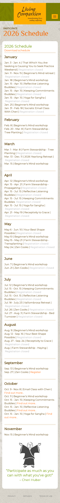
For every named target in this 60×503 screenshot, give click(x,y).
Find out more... (14, 392)
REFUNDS (27, 496)
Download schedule (17, 50)
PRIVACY (12, 496)
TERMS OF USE (45, 496)
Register (35, 372)
